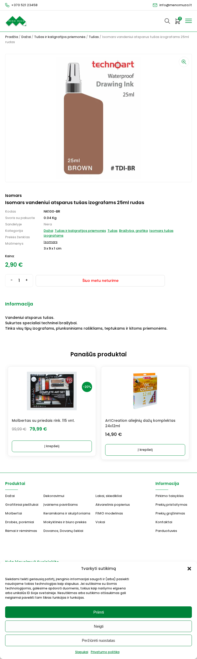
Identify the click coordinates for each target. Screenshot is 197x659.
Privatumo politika (105, 652)
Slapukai (81, 652)
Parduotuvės (166, 530)
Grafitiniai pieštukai (21, 504)
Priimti (98, 612)
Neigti (98, 626)
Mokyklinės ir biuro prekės (64, 522)
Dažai (26, 36)
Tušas (94, 36)
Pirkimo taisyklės (169, 495)
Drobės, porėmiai (19, 522)
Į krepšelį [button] (51, 446)
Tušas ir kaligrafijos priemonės (59, 36)
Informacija (19, 304)
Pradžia (11, 36)
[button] (189, 568)
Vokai (100, 522)
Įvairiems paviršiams (60, 504)
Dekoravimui (53, 495)
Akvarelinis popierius (112, 504)
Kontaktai (163, 522)
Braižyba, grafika (133, 230)
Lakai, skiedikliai (108, 495)
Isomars (50, 242)
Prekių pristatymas (171, 504)
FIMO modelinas (109, 513)
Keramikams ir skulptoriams (66, 513)
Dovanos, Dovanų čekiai (63, 530)
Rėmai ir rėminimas (21, 530)
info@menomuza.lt (175, 5)
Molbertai (13, 513)
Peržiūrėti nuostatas (98, 640)
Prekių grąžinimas (170, 513)
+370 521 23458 (24, 5)
